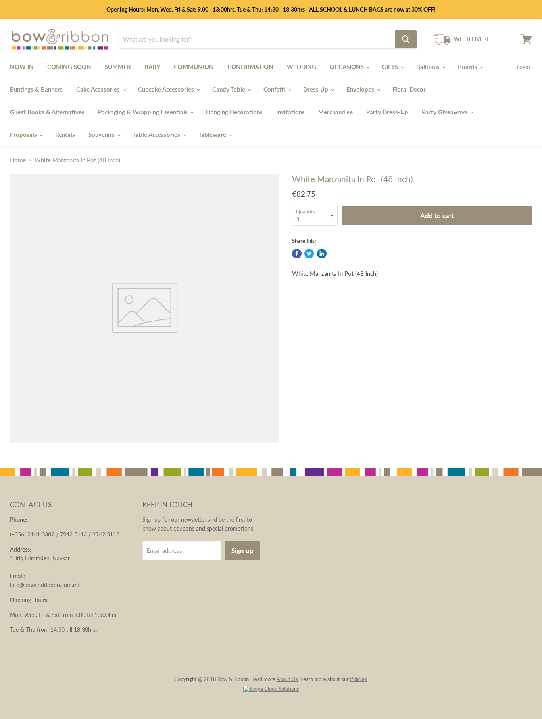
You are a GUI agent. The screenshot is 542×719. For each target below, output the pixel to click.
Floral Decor (409, 89)
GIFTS (391, 66)
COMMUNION (194, 66)
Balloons (428, 66)
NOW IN (22, 66)
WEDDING (301, 66)
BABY (152, 66)
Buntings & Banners (36, 89)
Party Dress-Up (387, 111)
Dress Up (316, 89)
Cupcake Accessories (167, 89)
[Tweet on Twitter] (309, 253)
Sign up (242, 550)
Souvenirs (102, 134)
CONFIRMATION (250, 66)
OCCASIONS (347, 66)
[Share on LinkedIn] (322, 253)
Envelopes (361, 89)
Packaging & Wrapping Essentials (143, 111)
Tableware (213, 134)
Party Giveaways (445, 111)
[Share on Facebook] (297, 253)
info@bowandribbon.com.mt (45, 585)
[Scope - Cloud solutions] (271, 689)
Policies (358, 679)
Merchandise (335, 111)
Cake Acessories (98, 89)
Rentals (65, 134)
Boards (468, 66)
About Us (287, 679)
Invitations (290, 111)
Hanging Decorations (234, 111)
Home (18, 160)
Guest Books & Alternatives (47, 111)
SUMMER (118, 66)
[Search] (406, 39)
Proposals (24, 134)
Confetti (274, 89)
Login (523, 66)
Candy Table (229, 89)
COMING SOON (69, 66)
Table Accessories (157, 134)
